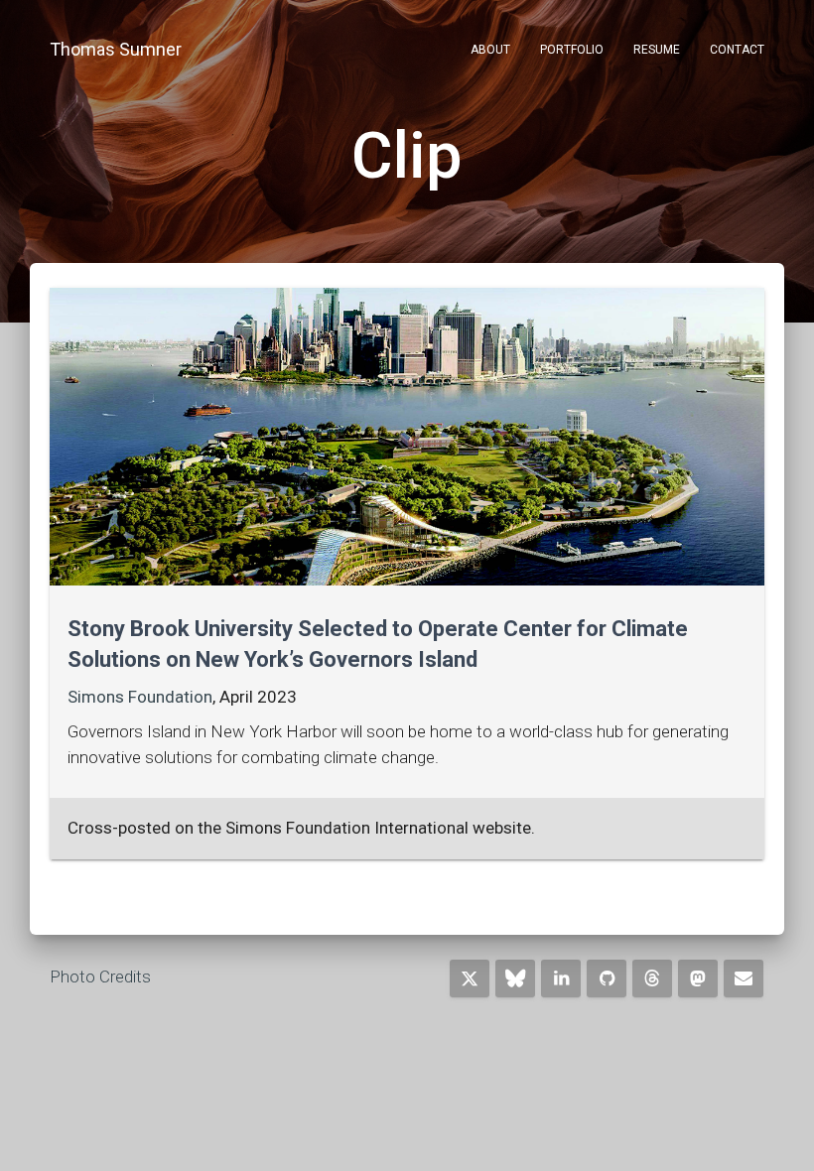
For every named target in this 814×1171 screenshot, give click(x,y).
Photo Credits (100, 976)
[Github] (606, 978)
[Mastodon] (698, 978)
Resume (656, 50)
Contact (737, 50)
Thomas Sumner (116, 49)
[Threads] (652, 978)
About (490, 50)
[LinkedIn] (561, 978)
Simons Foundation (140, 697)
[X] (469, 978)
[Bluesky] (515, 978)
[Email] (743, 978)
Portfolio (572, 50)
